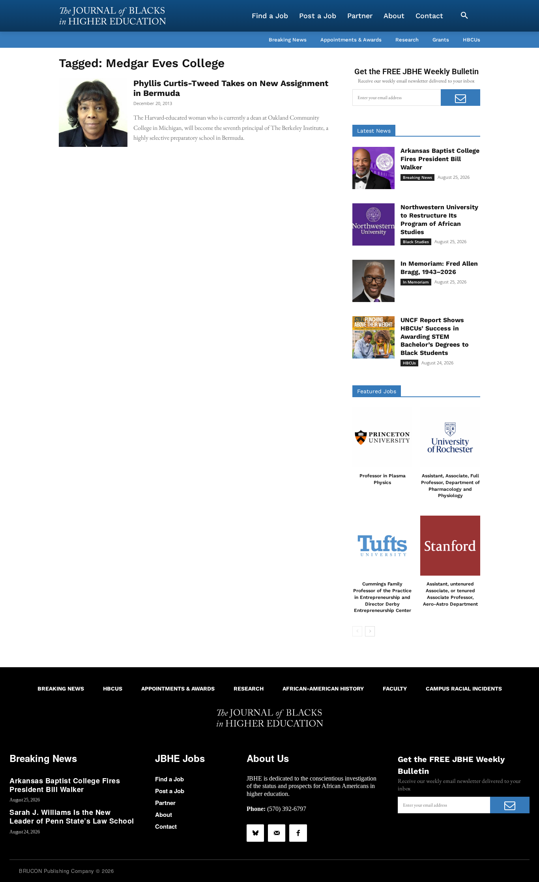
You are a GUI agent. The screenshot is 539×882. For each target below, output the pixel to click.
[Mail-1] (276, 833)
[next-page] (370, 631)
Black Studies (416, 241)
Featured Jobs (376, 391)
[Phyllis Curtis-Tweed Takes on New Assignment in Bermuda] (93, 112)
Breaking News (417, 177)
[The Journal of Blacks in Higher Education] (112, 16)
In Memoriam (416, 282)
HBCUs (409, 363)
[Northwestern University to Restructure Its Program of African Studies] (373, 224)
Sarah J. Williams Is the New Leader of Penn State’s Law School (71, 816)
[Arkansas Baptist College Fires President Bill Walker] (373, 168)
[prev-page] (357, 631)
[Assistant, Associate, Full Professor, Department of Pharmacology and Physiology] (450, 437)
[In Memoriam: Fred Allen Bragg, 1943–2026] (373, 281)
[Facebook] (298, 833)
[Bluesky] (255, 833)
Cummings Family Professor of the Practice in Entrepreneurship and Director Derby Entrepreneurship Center (382, 597)
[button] (464, 16)
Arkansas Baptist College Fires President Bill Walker (440, 159)
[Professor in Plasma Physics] (382, 437)
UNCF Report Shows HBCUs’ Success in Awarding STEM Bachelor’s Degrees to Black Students (435, 336)
